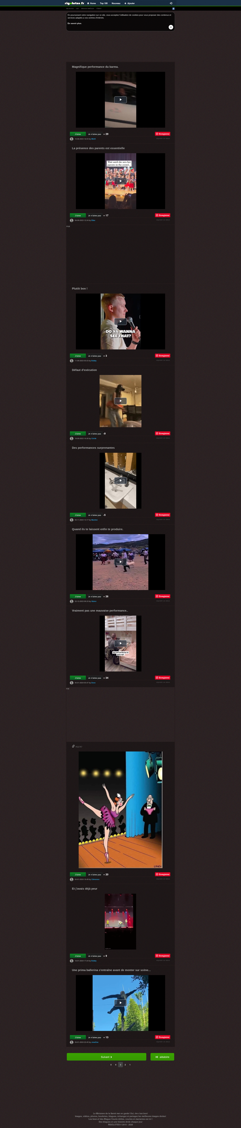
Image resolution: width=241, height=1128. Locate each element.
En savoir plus (74, 23)
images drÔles (87, 8)
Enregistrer (164, 133)
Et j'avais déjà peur (84, 888)
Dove (93, 682)
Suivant (105, 1057)
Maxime (94, 520)
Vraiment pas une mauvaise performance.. (100, 610)
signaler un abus (163, 138)
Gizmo (93, 601)
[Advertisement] (120, 47)
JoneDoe (94, 1042)
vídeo (98, 8)
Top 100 (104, 3)
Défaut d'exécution (84, 369)
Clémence (95, 879)
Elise (93, 220)
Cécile (93, 438)
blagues (70, 8)
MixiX (93, 139)
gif (77, 8)
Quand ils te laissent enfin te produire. (97, 529)
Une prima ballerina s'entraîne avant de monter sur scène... (111, 970)
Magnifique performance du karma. (95, 66)
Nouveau (116, 3)
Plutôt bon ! (80, 288)
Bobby (94, 360)
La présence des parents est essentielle (98, 148)
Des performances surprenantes (93, 447)
